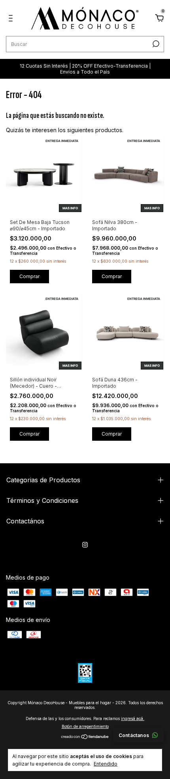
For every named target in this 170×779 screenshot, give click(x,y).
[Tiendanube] (85, 737)
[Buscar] (155, 43)
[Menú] (12, 19)
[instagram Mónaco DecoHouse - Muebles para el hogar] (85, 545)
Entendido (105, 764)
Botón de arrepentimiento (85, 726)
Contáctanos (134, 735)
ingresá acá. (132, 718)
